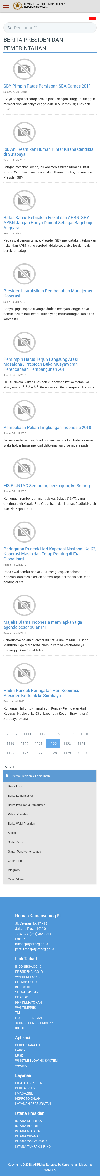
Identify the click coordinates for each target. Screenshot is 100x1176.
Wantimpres (25, 1007)
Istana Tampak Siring (33, 1146)
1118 (84, 734)
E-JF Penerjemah (29, 1017)
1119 (10, 743)
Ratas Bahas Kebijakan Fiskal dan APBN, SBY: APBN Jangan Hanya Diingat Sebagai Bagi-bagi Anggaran (47, 222)
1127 (39, 753)
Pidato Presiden (18, 814)
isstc (19, 1028)
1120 (24, 743)
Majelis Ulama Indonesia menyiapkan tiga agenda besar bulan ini (42, 624)
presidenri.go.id (29, 971)
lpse (19, 1055)
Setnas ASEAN (27, 992)
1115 (41, 734)
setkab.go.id (26, 982)
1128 (53, 753)
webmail (22, 1065)
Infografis (14, 870)
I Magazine (24, 1093)
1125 (10, 753)
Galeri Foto (15, 861)
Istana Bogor (26, 1126)
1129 (67, 753)
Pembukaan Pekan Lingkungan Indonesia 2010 (47, 427)
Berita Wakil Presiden (21, 823)
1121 (39, 743)
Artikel (12, 833)
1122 (53, 743)
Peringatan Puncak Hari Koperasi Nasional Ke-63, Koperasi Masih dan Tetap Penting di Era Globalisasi (49, 554)
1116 (56, 734)
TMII (18, 1012)
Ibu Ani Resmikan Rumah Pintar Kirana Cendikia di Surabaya (48, 151)
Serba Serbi (15, 842)
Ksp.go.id (22, 987)
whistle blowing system (36, 1060)
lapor (20, 1050)
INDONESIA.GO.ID (28, 966)
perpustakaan (27, 1045)
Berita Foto (15, 786)
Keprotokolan (27, 1098)
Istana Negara (27, 1131)
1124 (81, 743)
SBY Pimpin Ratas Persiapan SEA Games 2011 (47, 86)
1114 (27, 734)
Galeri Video (16, 879)
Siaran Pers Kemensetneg (24, 851)
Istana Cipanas (27, 1136)
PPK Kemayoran (28, 1002)
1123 (67, 743)
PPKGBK (21, 997)
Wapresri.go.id (27, 976)
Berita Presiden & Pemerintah (26, 805)
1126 (24, 753)
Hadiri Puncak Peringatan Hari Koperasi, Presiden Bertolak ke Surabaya (41, 692)
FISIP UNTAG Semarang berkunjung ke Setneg (46, 485)
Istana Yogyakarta (31, 1141)
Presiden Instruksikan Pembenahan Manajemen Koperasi (48, 293)
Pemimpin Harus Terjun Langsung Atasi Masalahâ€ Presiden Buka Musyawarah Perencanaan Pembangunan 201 (40, 364)
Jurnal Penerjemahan (34, 1023)
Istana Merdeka (28, 1121)
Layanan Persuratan (33, 1103)
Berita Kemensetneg (21, 795)
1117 (70, 734)
